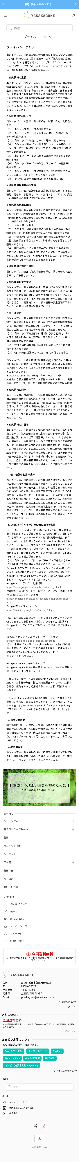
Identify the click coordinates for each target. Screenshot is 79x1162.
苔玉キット (10, 854)
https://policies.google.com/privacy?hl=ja (29, 610)
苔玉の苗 (8, 879)
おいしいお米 (11, 887)
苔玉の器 (8, 870)
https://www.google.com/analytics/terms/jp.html (33, 587)
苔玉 (6, 837)
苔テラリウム (11, 821)
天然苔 (7, 862)
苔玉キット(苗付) (13, 846)
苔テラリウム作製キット (17, 829)
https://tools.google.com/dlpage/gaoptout (30, 640)
